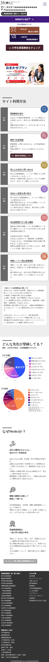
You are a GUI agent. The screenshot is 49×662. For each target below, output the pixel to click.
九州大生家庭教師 (7, 603)
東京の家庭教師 (6, 613)
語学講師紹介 (33, 583)
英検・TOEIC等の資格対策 (9, 657)
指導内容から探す (7, 630)
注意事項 (32, 598)
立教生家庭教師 (6, 596)
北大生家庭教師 (6, 588)
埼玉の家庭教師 (6, 620)
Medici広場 (32, 573)
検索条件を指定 (22, 19)
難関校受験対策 (6, 637)
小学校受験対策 (6, 652)
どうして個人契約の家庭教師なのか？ (22, 561)
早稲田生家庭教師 (7, 581)
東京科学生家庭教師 (7, 598)
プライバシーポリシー (36, 596)
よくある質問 (33, 591)
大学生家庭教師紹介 (35, 588)
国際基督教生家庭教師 (8, 586)
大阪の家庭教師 (6, 625)
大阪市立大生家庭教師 (8, 608)
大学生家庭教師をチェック (26, 47)
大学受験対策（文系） (8, 640)
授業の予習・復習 (7, 647)
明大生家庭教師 (6, 600)
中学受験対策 (5, 632)
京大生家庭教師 (6, 605)
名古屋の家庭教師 (7, 623)
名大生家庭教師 (6, 610)
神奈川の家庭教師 (7, 615)
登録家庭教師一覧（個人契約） (11, 573)
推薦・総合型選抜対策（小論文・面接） (14, 655)
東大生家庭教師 (6, 576)
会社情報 (32, 576)
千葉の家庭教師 (6, 618)
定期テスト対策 (6, 650)
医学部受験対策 (6, 645)
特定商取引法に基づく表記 (38, 600)
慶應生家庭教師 (6, 578)
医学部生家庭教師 (7, 583)
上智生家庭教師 (6, 593)
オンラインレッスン (35, 578)
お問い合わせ (33, 581)
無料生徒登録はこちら (23, 156)
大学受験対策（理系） (8, 642)
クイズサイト (33, 593)
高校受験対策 (5, 635)
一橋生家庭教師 (6, 591)
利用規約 (32, 586)
